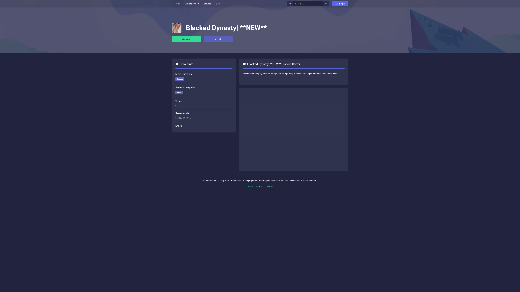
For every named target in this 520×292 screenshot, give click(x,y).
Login (342, 3)
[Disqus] (294, 129)
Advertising (190, 3)
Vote (187, 39)
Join (219, 39)
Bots (218, 3)
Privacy (259, 186)
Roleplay (180, 79)
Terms (250, 186)
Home (177, 3)
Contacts (269, 186)
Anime (179, 93)
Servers (207, 3)
